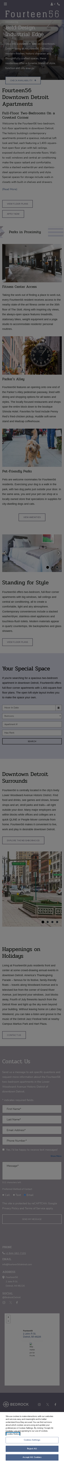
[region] (32, 1437)
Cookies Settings (32, 1440)
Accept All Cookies (32, 1457)
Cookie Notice (12, 1434)
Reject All (32, 1448)
